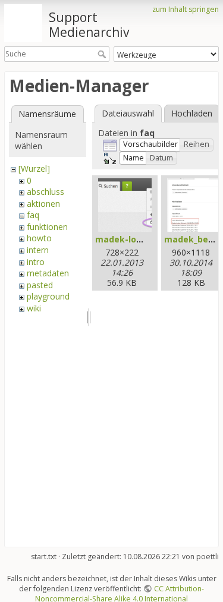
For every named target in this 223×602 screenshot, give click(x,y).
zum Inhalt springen (185, 9)
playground (48, 296)
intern (38, 250)
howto (39, 238)
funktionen (47, 226)
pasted (40, 285)
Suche (103, 54)
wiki (34, 308)
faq (33, 214)
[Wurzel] (34, 168)
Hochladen (191, 113)
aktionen (43, 203)
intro (36, 261)
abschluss (45, 191)
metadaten (48, 273)
